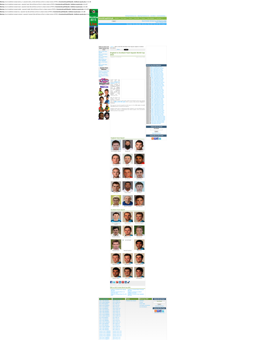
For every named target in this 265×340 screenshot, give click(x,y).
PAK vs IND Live (116, 300)
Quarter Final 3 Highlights (105, 334)
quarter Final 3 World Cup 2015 (158, 118)
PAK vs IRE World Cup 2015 (157, 115)
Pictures (143, 18)
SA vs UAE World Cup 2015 (157, 108)
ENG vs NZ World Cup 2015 (157, 76)
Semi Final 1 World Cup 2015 (157, 121)
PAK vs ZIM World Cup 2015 (157, 92)
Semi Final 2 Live (116, 338)
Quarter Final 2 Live (117, 332)
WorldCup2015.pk (106, 18)
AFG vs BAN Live (116, 302)
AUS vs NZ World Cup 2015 (157, 89)
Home (112, 46)
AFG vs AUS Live (116, 314)
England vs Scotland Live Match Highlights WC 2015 (135, 292)
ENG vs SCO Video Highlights (103, 65)
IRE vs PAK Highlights (104, 329)
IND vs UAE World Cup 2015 (157, 90)
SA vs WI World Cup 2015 (157, 88)
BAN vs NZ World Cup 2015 (157, 109)
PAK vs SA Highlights (103, 318)
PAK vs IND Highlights (104, 300)
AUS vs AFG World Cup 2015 (157, 96)
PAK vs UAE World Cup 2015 (157, 95)
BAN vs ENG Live (116, 322)
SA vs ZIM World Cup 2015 (157, 69)
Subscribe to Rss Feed (159, 312)
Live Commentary (161, 15)
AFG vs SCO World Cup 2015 (157, 85)
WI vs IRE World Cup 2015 (156, 71)
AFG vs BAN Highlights (104, 302)
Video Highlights (150, 18)
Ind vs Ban (161, 24)
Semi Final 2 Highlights (104, 338)
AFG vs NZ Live (116, 320)
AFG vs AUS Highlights (104, 314)
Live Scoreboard (143, 306)
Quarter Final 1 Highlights (105, 331)
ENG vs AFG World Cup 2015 (157, 110)
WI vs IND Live (116, 317)
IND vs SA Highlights (103, 308)
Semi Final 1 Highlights (104, 337)
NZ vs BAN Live (116, 325)
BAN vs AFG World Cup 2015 (157, 74)
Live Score (153, 15)
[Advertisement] (132, 36)
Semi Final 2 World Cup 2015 (157, 122)
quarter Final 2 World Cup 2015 (158, 117)
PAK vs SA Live (116, 318)
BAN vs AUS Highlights (104, 305)
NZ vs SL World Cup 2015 (156, 67)
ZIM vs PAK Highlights (104, 311)
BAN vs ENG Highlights (104, 322)
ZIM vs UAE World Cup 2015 (157, 75)
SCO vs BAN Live (116, 315)
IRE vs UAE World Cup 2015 (157, 84)
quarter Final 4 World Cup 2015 (158, 119)
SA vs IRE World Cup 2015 (157, 94)
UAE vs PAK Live (116, 312)
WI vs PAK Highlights (103, 303)
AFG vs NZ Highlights (104, 320)
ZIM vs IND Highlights (104, 328)
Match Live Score (117, 299)
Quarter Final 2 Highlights (105, 332)
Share (118, 49)
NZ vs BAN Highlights (104, 325)
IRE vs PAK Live (116, 329)
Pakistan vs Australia (103, 74)
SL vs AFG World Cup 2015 (157, 79)
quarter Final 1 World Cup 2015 (158, 116)
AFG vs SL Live (116, 305)
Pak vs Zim (132, 24)
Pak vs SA (144, 24)
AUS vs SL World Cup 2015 (157, 103)
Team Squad (123, 18)
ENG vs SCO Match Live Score (103, 57)
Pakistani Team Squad (131, 300)
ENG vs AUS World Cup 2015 (157, 68)
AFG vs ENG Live (116, 326)
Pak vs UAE (138, 24)
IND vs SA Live (116, 306)
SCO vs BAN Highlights (104, 315)
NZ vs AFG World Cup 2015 (157, 102)
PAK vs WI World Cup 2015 (157, 77)
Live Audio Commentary (145, 305)
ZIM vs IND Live (116, 328)
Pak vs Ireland (150, 24)
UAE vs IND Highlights (104, 309)
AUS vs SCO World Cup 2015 (157, 112)
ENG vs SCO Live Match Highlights (102, 60)
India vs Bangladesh (103, 72)
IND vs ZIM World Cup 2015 (157, 111)
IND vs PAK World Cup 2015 (157, 70)
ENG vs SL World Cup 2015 (157, 91)
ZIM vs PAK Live (116, 311)
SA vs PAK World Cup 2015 (157, 99)
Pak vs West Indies (125, 24)
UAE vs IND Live (116, 309)
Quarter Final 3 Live (117, 334)
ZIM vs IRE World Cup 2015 (157, 101)
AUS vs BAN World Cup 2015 (157, 78)
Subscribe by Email (156, 133)
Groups (130, 18)
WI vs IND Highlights (103, 317)
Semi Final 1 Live (116, 337)
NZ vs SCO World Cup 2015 (157, 72)
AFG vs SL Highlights (104, 306)
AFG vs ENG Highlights (104, 326)
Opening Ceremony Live (143, 15)
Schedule (117, 18)
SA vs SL (156, 24)
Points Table (136, 18)
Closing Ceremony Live (130, 15)
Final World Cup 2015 (156, 123)
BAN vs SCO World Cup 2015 (157, 97)
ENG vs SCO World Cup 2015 (157, 82)
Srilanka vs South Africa (104, 71)
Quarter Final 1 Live (117, 331)
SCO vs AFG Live (116, 308)
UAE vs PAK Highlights (104, 312)
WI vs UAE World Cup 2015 (157, 114)
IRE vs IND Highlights (104, 323)
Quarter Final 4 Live (117, 335)
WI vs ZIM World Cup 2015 (157, 83)
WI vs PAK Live (116, 303)
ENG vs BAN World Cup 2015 (157, 104)
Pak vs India (117, 24)
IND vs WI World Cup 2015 (157, 98)
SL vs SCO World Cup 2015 (157, 106)
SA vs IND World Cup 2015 (157, 81)
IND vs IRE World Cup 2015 (157, 105)
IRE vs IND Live (116, 323)
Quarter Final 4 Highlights (105, 335)
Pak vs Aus (166, 24)
